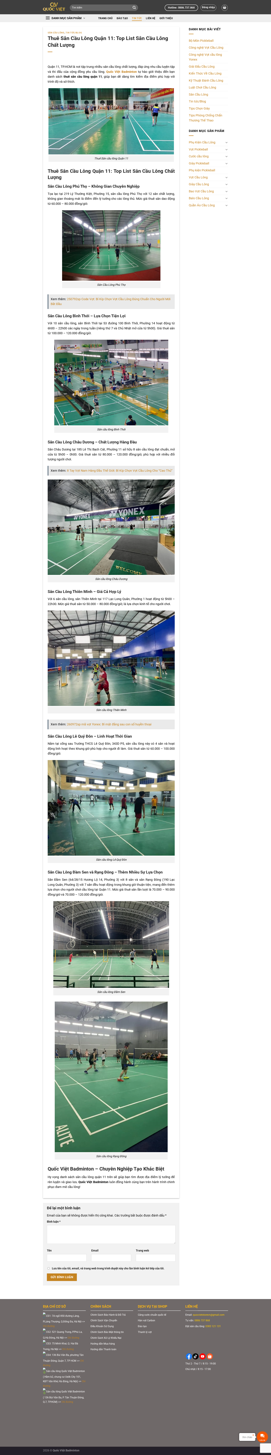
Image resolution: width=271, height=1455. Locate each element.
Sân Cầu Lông (56, 32)
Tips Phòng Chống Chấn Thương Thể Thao (205, 118)
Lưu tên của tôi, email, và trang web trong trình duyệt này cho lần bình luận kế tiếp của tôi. (108, 1268)
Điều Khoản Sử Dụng (102, 1326)
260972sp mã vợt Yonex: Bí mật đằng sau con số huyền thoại (109, 724)
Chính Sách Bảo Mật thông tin (107, 1332)
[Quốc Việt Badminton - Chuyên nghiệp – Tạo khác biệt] (54, 7)
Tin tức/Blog (74, 32)
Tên (49, 1250)
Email (94, 1250)
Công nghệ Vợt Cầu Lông (206, 48)
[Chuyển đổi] (226, 142)
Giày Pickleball (199, 163)
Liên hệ (150, 18)
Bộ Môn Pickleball (201, 41)
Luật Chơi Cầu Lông (202, 87)
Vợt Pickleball (198, 149)
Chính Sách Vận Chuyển (103, 1320)
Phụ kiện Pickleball (202, 170)
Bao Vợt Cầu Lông (201, 191)
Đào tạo (122, 18)
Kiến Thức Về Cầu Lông (205, 73)
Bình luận (54, 1221)
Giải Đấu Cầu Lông (202, 66)
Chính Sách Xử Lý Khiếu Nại (105, 1337)
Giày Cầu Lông (199, 184)
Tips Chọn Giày (199, 108)
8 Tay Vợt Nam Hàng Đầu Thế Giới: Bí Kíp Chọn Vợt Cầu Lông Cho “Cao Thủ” (119, 470)
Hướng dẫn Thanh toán (103, 1349)
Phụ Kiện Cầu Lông (202, 142)
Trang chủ (105, 18)
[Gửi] (134, 8)
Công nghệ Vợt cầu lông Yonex (205, 57)
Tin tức (137, 18)
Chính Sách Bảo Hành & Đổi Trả (108, 1314)
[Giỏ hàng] (225, 8)
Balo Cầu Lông (199, 198)
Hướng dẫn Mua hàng (102, 1343)
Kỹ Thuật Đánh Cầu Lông (206, 80)
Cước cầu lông (199, 156)
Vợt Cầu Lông (198, 177)
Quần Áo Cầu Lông (202, 205)
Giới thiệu (166, 18)
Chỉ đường (49, 1326)
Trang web (142, 1250)
